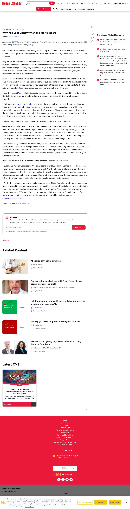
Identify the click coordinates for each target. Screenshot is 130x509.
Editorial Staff (65, 428)
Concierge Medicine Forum (68, 9)
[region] (65, 502)
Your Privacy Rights (65, 445)
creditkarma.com (65, 195)
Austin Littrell (37, 264)
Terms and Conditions (65, 435)
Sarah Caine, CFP (55, 348)
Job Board (65, 432)
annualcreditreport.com (12, 198)
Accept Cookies (115, 502)
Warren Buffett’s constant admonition (34, 93)
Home (65, 493)
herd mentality (80, 93)
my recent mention (25, 104)
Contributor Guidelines (65, 437)
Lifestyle (6, 240)
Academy (75, 3)
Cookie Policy (29, 507)
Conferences (84, 3)
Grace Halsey (37, 308)
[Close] (127, 502)
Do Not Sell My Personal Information (65, 442)
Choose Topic (42, 9)
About (65, 420)
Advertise (65, 423)
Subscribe (77, 227)
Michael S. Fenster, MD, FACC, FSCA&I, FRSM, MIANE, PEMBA (53, 287)
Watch (66, 3)
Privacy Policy (65, 440)
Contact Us (65, 425)
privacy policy (43, 231)
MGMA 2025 (81, 9)
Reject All (101, 502)
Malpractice (90, 9)
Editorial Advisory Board (65, 430)
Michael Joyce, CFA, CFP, (41, 348)
